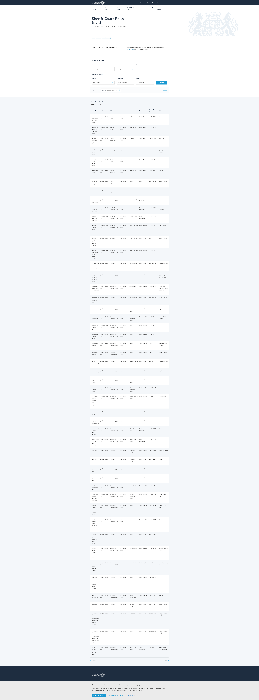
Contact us (147, 2)
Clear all (165, 90)
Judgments (150, 8)
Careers (141, 2)
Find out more (130, 49)
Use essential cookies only (116, 695)
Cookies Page (130, 695)
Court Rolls (98, 38)
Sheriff (94, 78)
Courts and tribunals (94, 8)
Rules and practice (159, 8)
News (153, 2)
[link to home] (98, 675)
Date (137, 65)
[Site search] (166, 2)
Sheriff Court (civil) (106, 38)
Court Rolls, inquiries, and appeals (133, 8)
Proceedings (120, 78)
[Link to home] (98, 3)
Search (94, 65)
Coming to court (108, 8)
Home (93, 38)
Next (166, 661)
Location (119, 65)
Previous (94, 661)
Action (138, 78)
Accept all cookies (98, 695)
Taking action (118, 8)
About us (136, 2)
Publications (160, 2)
